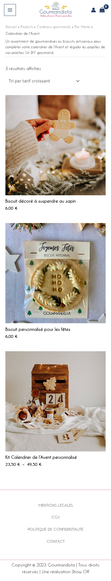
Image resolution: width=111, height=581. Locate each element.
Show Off (80, 571)
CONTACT (56, 541)
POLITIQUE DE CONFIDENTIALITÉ (55, 529)
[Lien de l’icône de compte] (93, 10)
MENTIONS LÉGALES (56, 505)
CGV (55, 517)
